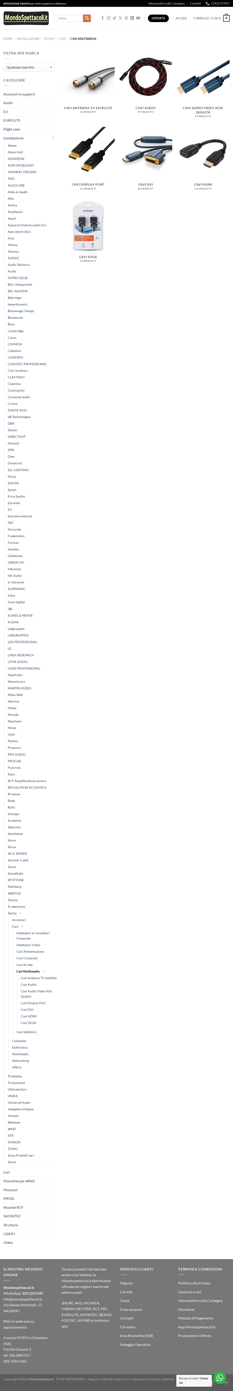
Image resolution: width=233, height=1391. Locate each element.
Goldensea (15, 556)
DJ (5, 111)
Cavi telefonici (26, 1032)
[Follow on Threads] (126, 18)
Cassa (124, 1300)
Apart (12, 218)
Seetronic (14, 827)
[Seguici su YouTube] (138, 18)
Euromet (14, 503)
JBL (10, 609)
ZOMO (13, 1149)
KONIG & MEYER (20, 615)
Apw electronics (19, 232)
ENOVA (13, 483)
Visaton (13, 1116)
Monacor (10, 1190)
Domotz (13, 443)
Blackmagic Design (21, 311)
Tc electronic (17, 907)
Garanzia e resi (189, 1292)
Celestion (14, 351)
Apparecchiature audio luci (27, 225)
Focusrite (14, 529)
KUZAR (13, 622)
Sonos (12, 867)
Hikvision (14, 569)
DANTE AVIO (17, 410)
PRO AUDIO (16, 754)
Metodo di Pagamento (195, 1318)
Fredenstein (16, 536)
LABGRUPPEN (18, 635)
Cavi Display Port (33, 1003)
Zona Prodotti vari (21, 1155)
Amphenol (15, 212)
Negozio (126, 1283)
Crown (13, 403)
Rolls (11, 807)
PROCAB (14, 761)
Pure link (14, 768)
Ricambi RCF (13, 1207)
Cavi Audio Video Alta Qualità (36, 993)
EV (10, 509)
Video (8, 1242)
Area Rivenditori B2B (136, 1335)
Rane (11, 774)
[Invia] (87, 18)
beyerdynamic (18, 304)
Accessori (19, 920)
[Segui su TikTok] (114, 18)
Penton (13, 741)
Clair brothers (18, 370)
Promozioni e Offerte (194, 1335)
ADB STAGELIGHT (21, 165)
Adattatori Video (28, 945)
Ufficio (17, 1067)
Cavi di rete (24, 965)
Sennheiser (15, 834)
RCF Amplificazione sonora (27, 781)
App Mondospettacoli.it (196, 1327)
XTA (11, 1135)
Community (16, 390)
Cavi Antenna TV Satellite (39, 978)
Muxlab (13, 714)
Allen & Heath (18, 192)
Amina (12, 205)
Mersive (13, 701)
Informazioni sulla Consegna (166, 3)
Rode (11, 801)
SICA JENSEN (17, 853)
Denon (12, 430)
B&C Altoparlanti (20, 284)
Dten (11, 456)
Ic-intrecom (16, 582)
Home (8, 39)
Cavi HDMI (29, 1016)
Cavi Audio (28, 984)
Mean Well (15, 695)
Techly (49, 39)
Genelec (13, 549)
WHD (12, 1129)
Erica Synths (16, 496)
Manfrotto (15, 675)
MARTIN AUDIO (19, 688)
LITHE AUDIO (18, 662)
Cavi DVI (27, 1009)
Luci (6, 1172)
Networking (20, 1060)
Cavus (12, 337)
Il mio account (131, 1309)
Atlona (12, 245)
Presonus (14, 747)
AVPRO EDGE (18, 278)
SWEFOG (14, 893)
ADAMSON (16, 159)
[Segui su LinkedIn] (132, 18)
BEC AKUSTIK (18, 291)
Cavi (62, 39)
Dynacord (15, 463)
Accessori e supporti (19, 94)
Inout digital (16, 602)
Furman (13, 542)
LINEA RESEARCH (21, 655)
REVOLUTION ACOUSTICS (27, 787)
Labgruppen (16, 629)
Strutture (10, 1225)
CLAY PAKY (16, 377)
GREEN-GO (16, 562)
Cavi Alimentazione (30, 951)
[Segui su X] (120, 18)
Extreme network (20, 516)
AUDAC (13, 258)
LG (9, 648)
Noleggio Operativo (135, 1344)
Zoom (12, 1162)
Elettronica (20, 1047)
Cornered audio (19, 397)
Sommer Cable (18, 860)
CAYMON (15, 344)
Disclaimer (186, 1309)
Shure (12, 840)
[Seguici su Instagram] (108, 18)
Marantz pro (16, 681)
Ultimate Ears (17, 1089)
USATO (9, 1234)
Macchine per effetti (19, 1181)
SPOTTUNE (16, 880)
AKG (11, 178)
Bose (11, 324)
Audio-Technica (19, 265)
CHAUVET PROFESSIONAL (27, 364)
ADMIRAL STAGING (22, 172)
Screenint (14, 820)
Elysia (12, 476)
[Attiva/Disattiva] (53, 138)
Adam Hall (15, 152)
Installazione (28, 39)
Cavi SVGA (28, 1023)
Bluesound (15, 317)
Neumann (15, 721)
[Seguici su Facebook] (102, 18)
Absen (12, 145)
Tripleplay (15, 1076)
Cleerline (14, 384)
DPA (11, 450)
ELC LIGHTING (18, 470)
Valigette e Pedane (21, 1109)
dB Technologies (19, 417)
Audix (12, 271)
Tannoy (13, 900)
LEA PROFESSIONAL (22, 642)
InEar (11, 595)
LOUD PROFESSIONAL (24, 668)
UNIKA (13, 1096)
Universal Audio (19, 1102)
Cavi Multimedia (28, 971)
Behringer (15, 298)
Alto (11, 198)
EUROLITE (11, 120)
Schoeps (13, 814)
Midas (12, 708)
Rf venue (14, 794)
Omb (11, 734)
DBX (11, 423)
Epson (12, 490)
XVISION (14, 1142)
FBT (10, 523)
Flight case (11, 129)
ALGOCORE (16, 185)
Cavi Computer (27, 958)
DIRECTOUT (16, 437)
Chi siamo (127, 1327)
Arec (11, 238)
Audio (8, 102)
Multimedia (20, 1054)
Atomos (13, 251)
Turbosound (16, 1083)
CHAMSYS (15, 357)
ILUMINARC (16, 589)
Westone (14, 1122)
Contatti (195, 3)
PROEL (9, 1198)
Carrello (126, 1292)
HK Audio (15, 575)
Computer (19, 1041)
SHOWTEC (12, 1216)
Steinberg (14, 886)
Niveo (12, 728)
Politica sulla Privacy (194, 1283)
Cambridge (15, 331)
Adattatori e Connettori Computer (33, 935)
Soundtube (15, 873)
